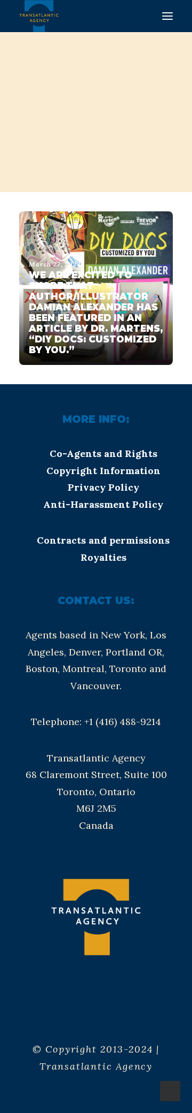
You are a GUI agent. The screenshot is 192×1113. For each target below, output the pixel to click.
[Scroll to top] (170, 1090)
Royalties (103, 557)
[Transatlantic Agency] (39, 16)
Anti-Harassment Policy (103, 504)
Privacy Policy (103, 487)
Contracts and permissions (103, 540)
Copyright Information (103, 470)
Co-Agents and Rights (103, 453)
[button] (167, 16)
